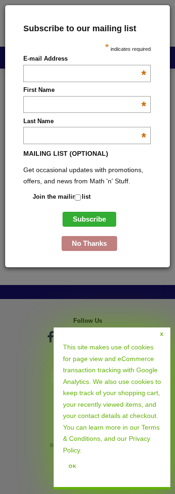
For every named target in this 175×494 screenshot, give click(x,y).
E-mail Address (84, 59)
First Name (84, 90)
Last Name (84, 122)
